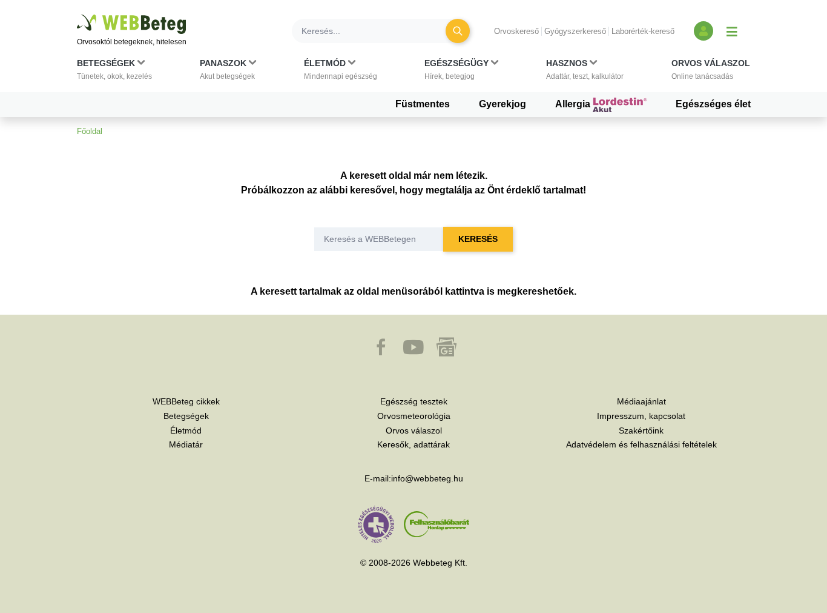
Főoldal (89, 131)
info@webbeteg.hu (427, 478)
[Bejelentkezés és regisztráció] (703, 31)
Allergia (574, 104)
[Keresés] (458, 31)
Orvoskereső (516, 31)
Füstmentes (422, 104)
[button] (114, 72)
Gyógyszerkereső (575, 31)
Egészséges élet (713, 104)
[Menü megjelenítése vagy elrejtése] (732, 31)
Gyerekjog (502, 104)
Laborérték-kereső (642, 31)
